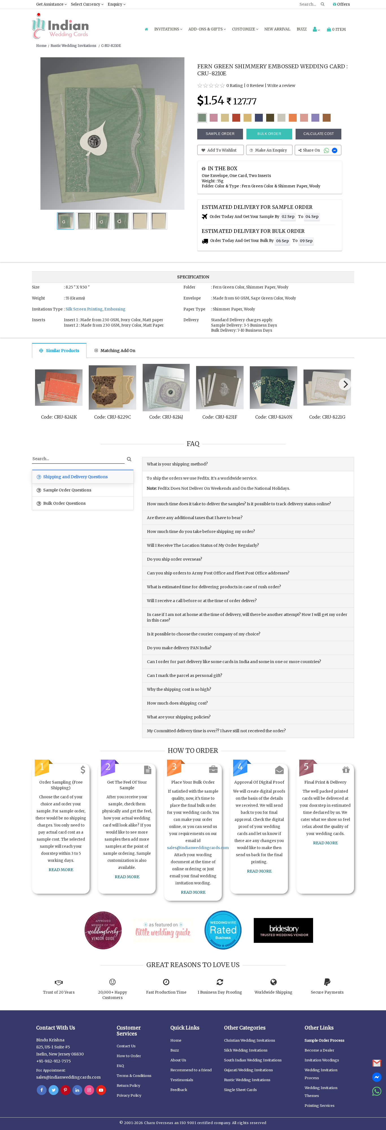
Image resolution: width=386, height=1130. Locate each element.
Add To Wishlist (222, 150)
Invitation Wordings (322, 1060)
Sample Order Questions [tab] (66, 490)
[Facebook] (41, 1090)
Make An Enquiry (270, 150)
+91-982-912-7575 (53, 1061)
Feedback (178, 1090)
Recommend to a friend (191, 1070)
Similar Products (62, 350)
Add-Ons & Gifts (206, 29)
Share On (312, 150)
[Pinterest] (65, 1090)
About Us (178, 1060)
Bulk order (269, 134)
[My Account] (316, 29)
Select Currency (86, 4)
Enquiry (115, 4)
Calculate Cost (318, 134)
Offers (343, 4)
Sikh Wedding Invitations (246, 1050)
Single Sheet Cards (240, 1090)
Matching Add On (118, 350)
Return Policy (128, 1085)
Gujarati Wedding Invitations (248, 1070)
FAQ (120, 1066)
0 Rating (234, 85)
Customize (244, 29)
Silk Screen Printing (84, 309)
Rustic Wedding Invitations (247, 1080)
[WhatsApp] (327, 150)
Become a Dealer (319, 1050)
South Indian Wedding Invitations (253, 1060)
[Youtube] (101, 1090)
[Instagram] (89, 1090)
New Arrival (277, 29)
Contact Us (126, 1046)
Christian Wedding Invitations (249, 1040)
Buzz (302, 29)
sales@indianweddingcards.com (198, 847)
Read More (61, 869)
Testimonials (181, 1080)
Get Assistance (50, 4)
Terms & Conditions (134, 1076)
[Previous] (41, 385)
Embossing (114, 309)
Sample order (220, 134)
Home (175, 1040)
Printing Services (320, 1105)
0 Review (255, 85)
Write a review (281, 85)
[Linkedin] (77, 1090)
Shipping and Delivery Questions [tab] (75, 476)
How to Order (129, 1056)
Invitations (167, 29)
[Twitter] (53, 1090)
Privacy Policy (129, 1095)
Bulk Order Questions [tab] (64, 503)
